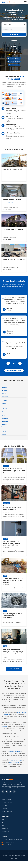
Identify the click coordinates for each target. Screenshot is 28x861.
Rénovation (4, 418)
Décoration (4, 390)
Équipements (5, 396)
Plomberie (4, 415)
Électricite (4, 393)
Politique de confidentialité (18, 855)
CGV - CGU (14, 858)
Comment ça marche (6, 811)
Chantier (8, 2)
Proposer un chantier (6, 802)
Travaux (3, 431)
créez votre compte (14, 762)
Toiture (3, 427)
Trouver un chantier (6, 799)
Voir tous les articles (14, 668)
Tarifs (2, 825)
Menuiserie (4, 408)
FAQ (2, 822)
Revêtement (4, 421)
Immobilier (4, 400)
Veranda (3, 434)
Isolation (3, 403)
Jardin (3, 406)
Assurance (4, 385)
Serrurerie (4, 424)
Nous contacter (5, 831)
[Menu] (25, 2)
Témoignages (4, 828)
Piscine (3, 411)
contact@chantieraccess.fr (10, 842)
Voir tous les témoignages (14, 370)
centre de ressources (15, 751)
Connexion (4, 808)
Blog (2, 819)
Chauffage (4, 387)
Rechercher (14, 34)
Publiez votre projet (16, 760)
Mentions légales (7, 855)
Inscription (4, 805)
